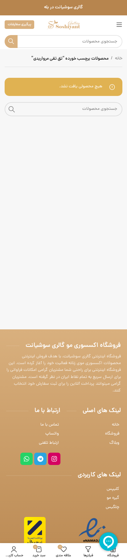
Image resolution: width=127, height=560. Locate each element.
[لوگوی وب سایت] (63, 25)
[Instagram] (54, 459)
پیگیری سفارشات (19, 24)
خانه (118, 58)
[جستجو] (11, 41)
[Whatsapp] (26, 459)
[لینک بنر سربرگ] (63, 7)
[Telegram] (40, 459)
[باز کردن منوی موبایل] (119, 24)
